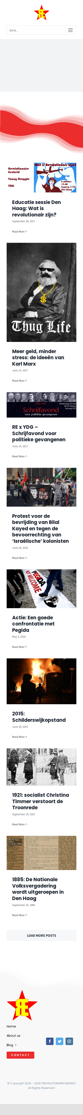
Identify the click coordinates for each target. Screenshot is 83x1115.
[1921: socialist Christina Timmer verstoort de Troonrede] (41, 767)
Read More (18, 231)
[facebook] (50, 1041)
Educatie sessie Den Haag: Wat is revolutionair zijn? (36, 208)
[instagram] (69, 1041)
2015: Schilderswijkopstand (39, 717)
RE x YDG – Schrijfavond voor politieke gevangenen (39, 433)
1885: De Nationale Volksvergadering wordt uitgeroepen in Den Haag (38, 889)
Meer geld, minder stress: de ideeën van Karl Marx (38, 357)
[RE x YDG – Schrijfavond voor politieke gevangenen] (41, 405)
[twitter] (59, 1041)
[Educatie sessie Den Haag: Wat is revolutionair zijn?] (41, 178)
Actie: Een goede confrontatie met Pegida (33, 624)
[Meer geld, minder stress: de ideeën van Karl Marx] (41, 292)
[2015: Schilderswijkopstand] (41, 681)
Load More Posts (41, 935)
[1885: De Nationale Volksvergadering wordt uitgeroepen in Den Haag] (41, 853)
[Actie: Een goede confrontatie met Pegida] (41, 588)
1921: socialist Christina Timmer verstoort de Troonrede (40, 801)
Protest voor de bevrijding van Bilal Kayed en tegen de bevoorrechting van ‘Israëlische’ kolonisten (40, 529)
